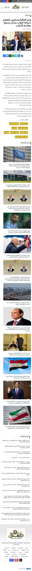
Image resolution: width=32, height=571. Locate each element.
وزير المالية (24, 124)
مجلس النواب (23, 128)
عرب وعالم (16, 550)
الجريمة (7, 548)
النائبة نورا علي (14, 124)
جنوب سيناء (15, 132)
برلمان (27, 15)
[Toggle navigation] (2, 8)
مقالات (6, 552)
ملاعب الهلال (25, 550)
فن (9, 550)
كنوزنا (8, 554)
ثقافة (4, 550)
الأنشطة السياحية (21, 137)
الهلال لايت (22, 554)
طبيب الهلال (24, 556)
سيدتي (20, 552)
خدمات (6, 556)
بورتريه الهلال (14, 556)
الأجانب (14, 128)
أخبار (26, 548)
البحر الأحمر (24, 132)
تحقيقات (13, 548)
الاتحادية (20, 548)
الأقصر (6, 132)
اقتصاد (26, 552)
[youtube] (7, 1)
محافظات (13, 552)
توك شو (14, 554)
